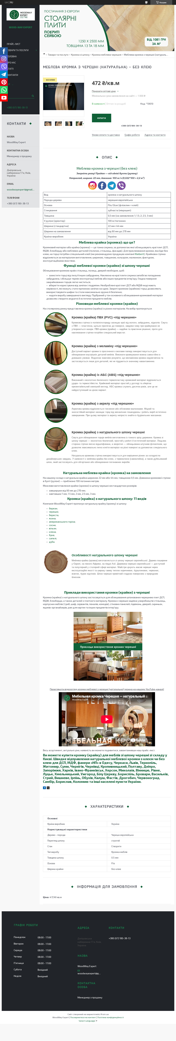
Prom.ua (105, 1014)
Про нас (11, 62)
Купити (101, 118)
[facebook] (44, 788)
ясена (52, 518)
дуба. (52, 541)
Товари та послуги (58, 54)
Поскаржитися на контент (83, 1017)
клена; (52, 531)
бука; (52, 535)
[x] (48, 788)
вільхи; (53, 528)
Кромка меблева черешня (106, 54)
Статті (10, 68)
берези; (53, 508)
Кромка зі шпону (80, 54)
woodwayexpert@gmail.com (20, 189)
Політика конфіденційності (110, 1017)
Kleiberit (139, 254)
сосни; (52, 525)
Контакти (12, 75)
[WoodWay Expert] (21, 14)
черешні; (54, 511)
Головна (12, 56)
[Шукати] (32, 95)
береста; (54, 515)
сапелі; (53, 538)
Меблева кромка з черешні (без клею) (106, 168)
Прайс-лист (13, 44)
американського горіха (62, 521)
